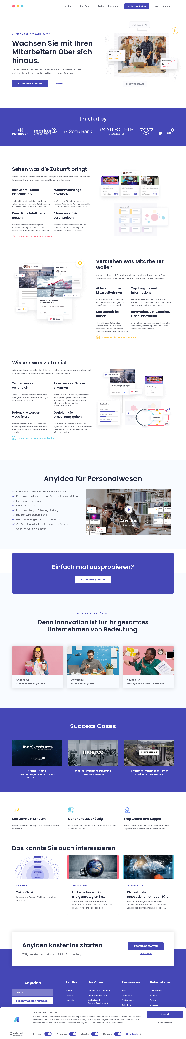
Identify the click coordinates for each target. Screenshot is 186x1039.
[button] (69, 6)
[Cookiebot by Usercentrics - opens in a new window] (16, 1034)
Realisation (70, 1000)
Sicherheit (126, 1005)
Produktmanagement (97, 995)
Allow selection (165, 1022)
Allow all (165, 1014)
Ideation (69, 995)
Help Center (127, 995)
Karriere (153, 995)
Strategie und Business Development (98, 1001)
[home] (21, 6)
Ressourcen (114, 6)
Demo (59, 83)
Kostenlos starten (137, 6)
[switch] (72, 1034)
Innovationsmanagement (99, 990)
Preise (101, 6)
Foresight (70, 990)
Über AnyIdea (156, 990)
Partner (153, 1000)
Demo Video (146, 953)
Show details (132, 1034)
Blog (124, 990)
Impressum (155, 1005)
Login (155, 6)
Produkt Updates (129, 1000)
